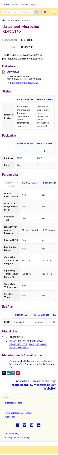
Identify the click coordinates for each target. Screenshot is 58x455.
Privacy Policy (12, 433)
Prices (15, 4)
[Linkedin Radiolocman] (39, 425)
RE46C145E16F (25, 99)
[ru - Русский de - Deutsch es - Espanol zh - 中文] (33, 4)
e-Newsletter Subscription (18, 412)
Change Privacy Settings (17, 437)
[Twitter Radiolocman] (25, 425)
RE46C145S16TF (18, 344)
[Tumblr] (13, 373)
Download (13, 71)
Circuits (5, 4)
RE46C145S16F (45, 99)
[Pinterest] (18, 373)
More (25, 3)
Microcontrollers (13, 402)
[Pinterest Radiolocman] (32, 425)
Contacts (10, 416)
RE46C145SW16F (38, 344)
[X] (4, 373)
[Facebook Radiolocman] (18, 425)
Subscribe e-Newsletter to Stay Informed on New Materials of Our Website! (33, 384)
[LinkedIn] (9, 373)
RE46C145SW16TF (19, 347)
